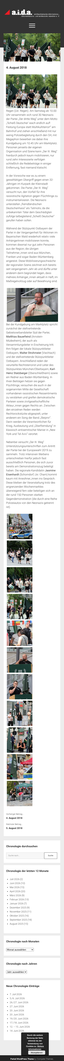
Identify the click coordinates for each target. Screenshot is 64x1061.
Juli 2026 (14, 879)
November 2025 (18, 911)
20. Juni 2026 (17, 1010)
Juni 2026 (15, 883)
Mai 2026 (15, 887)
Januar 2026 (16, 903)
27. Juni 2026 (17, 1006)
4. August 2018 (14, 818)
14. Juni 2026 (17, 1030)
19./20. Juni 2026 (19, 1018)
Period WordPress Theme (22, 1059)
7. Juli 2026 (16, 994)
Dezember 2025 (18, 907)
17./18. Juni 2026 (19, 1022)
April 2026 (15, 891)
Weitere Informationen (36, 1047)
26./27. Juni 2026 (19, 1002)
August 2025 (16, 923)
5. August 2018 (14, 828)
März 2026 (15, 895)
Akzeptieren (36, 1052)
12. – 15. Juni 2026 (20, 1026)
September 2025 (18, 919)
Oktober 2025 (17, 915)
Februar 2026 (17, 899)
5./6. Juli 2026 (17, 998)
